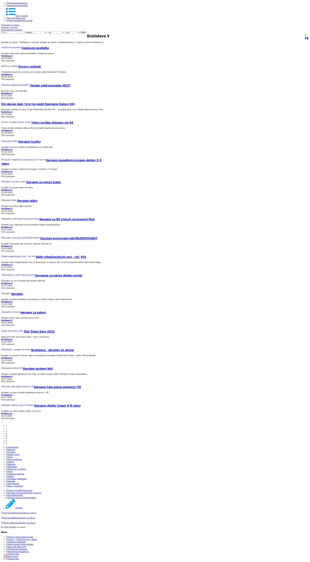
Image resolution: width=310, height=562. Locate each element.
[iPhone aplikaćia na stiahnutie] (18, 518)
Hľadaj (83, 32)
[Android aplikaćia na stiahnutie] (18, 513)
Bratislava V (7, 56)
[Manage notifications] (5, 557)
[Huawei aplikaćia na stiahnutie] (18, 523)
